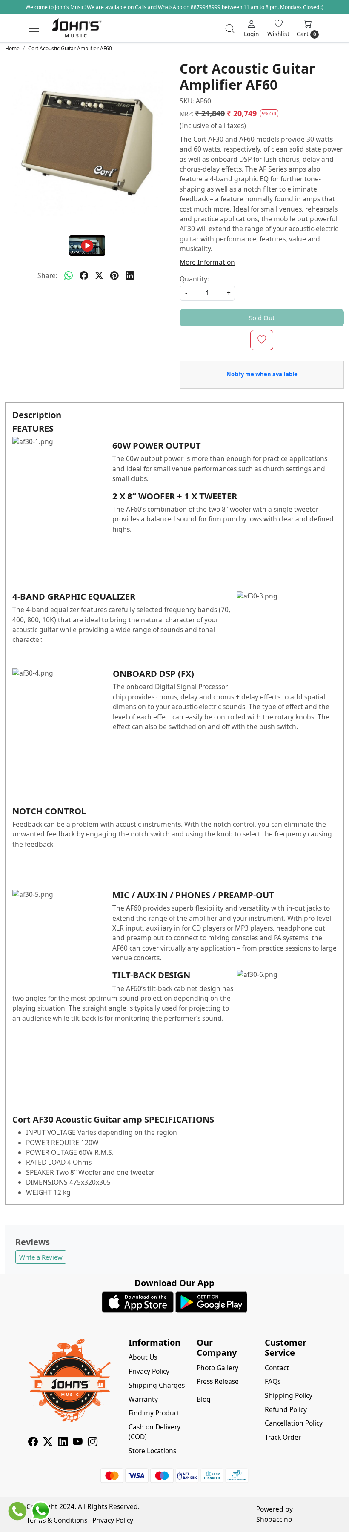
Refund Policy (286, 1409)
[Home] (76, 28)
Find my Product (154, 1412)
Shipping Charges (157, 1385)
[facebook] (84, 276)
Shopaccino (274, 1519)
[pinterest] (114, 276)
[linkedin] (129, 276)
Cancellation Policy (294, 1423)
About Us (143, 1357)
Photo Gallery (217, 1367)
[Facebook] (33, 1443)
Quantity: (194, 278)
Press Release (218, 1381)
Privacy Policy (149, 1371)
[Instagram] (92, 1443)
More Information (207, 262)
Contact (277, 1367)
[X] (47, 1443)
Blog (204, 1399)
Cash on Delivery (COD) (154, 1431)
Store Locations (152, 1450)
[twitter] (99, 276)
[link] (230, 28)
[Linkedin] (62, 1443)
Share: (47, 275)
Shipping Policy (288, 1395)
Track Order (283, 1437)
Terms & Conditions (56, 1520)
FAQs (272, 1381)
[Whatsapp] (68, 276)
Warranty (143, 1399)
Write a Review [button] (41, 1257)
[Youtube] (77, 1443)
